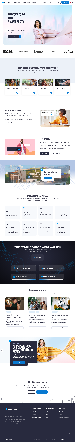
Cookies (53, 439)
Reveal (46, 417)
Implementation (35, 420)
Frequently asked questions (64, 417)
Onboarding (34, 411)
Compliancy (34, 414)
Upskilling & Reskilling (36, 417)
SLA (69, 439)
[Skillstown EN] (6, 2)
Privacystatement (36, 439)
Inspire (46, 414)
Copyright (62, 439)
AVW (46, 439)
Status (60, 422)
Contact (50, 2)
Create (46, 411)
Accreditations (62, 420)
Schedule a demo (42, 392)
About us (61, 411)
